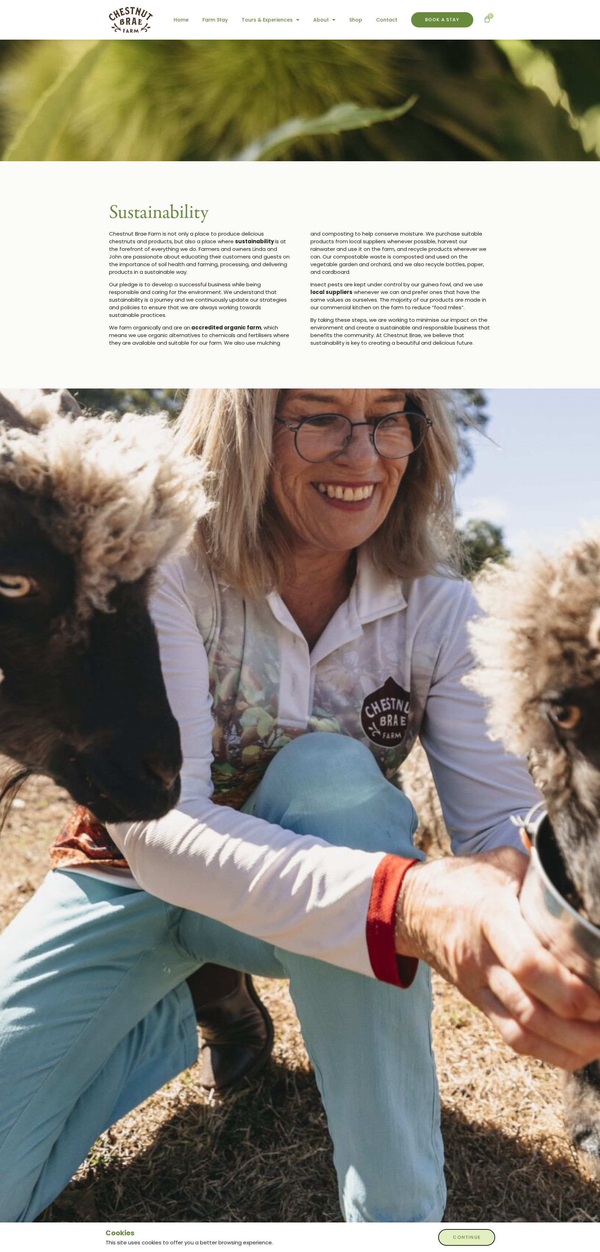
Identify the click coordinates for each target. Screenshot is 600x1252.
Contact (386, 19)
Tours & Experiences (267, 19)
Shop (355, 19)
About (321, 19)
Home (181, 19)
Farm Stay (215, 19)
